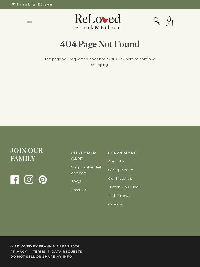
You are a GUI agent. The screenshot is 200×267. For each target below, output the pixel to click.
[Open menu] (34, 21)
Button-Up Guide (123, 187)
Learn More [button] (122, 153)
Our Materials (120, 178)
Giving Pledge (120, 170)
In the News (119, 195)
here (130, 59)
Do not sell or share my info (41, 256)
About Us (116, 161)
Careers (115, 204)
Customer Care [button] (83, 156)
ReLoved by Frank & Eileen (42, 246)
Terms (41, 251)
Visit (11, 4)
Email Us (78, 190)
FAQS (76, 181)
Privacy (20, 251)
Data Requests (69, 251)
